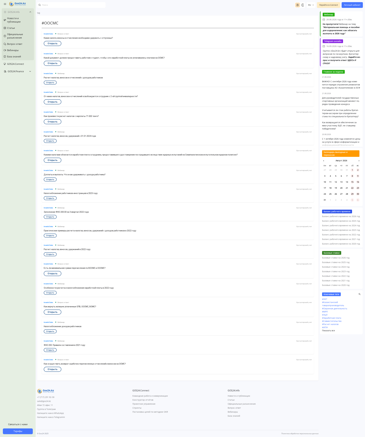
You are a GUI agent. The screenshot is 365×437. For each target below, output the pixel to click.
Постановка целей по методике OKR (150, 411)
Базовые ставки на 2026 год (335, 257)
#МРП (325, 311)
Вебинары (233, 411)
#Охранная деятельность (334, 308)
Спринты (136, 407)
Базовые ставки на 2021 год (335, 280)
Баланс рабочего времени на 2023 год (341, 230)
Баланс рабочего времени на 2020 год (341, 243)
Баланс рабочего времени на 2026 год (341, 216)
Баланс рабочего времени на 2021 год (341, 239)
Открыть (52, 43)
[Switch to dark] (302, 5)
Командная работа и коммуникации (150, 395)
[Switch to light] (297, 5)
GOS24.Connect (15, 64)
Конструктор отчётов (142, 399)
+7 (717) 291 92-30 (45, 397)
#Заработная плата (331, 318)
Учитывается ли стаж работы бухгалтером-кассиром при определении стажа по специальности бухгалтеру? (340, 113)
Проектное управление (143, 403)
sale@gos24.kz (44, 401)
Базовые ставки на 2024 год (335, 266)
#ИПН (325, 327)
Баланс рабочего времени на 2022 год (341, 234)
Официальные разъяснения (242, 403)
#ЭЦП (325, 314)
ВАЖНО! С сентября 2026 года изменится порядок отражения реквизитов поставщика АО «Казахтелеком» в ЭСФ (341, 84)
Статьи (231, 399)
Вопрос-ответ (234, 407)
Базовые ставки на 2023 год (335, 271)
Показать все (328, 330)
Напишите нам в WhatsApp (50, 413)
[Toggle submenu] (30, 12)
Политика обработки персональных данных (300, 433)
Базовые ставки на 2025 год (335, 262)
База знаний (234, 415)
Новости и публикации (239, 395)
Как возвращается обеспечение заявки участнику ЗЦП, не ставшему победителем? (339, 125)
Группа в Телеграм (46, 409)
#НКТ (324, 299)
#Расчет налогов (330, 324)
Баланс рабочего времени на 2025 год (341, 220)
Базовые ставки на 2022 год (335, 276)
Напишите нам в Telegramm (51, 417)
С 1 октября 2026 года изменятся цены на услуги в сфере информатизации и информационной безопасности (341, 141)
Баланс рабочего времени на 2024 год (341, 225)
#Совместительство (331, 321)
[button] (360, 294)
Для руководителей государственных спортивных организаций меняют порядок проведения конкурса (341, 100)
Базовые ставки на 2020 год (335, 285)
